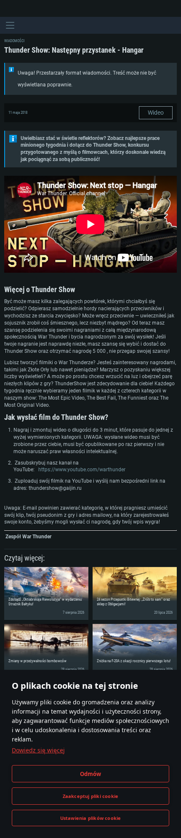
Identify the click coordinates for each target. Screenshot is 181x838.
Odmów (90, 774)
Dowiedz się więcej (38, 750)
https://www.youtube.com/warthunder (81, 470)
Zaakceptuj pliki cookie (91, 796)
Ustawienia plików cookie (90, 818)
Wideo (156, 112)
